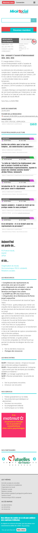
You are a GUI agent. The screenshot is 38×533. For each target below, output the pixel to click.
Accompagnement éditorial (14, 406)
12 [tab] (36, 463)
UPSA (3, 256)
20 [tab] (30, 465)
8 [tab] (24, 463)
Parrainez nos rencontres (13, 403)
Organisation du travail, (10, 266)
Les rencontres (5, 507)
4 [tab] (13, 463)
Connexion (20, 2)
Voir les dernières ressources (14, 349)
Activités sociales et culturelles (10, 483)
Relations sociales (21, 152)
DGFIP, (4, 253)
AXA (11, 44)
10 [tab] (30, 463)
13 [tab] (10, 465)
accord (11, 49)
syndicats (5, 49)
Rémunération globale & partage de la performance (16, 493)
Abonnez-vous (8, 2)
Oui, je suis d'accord (8, 530)
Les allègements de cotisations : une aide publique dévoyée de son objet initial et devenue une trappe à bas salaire (17, 289)
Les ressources (5, 509)
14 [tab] (13, 465)
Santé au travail (6, 213)
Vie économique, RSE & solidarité (11, 497)
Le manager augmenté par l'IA (18, 374)
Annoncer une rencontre (13, 385)
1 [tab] (4, 463)
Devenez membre (21, 30)
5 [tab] (16, 463)
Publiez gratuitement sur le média (16, 397)
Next (34, 459)
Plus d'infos (26, 526)
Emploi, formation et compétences (12, 124)
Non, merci (21, 530)
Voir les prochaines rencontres (15, 383)
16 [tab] (18, 465)
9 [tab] (27, 463)
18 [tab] (24, 465)
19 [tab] (27, 465)
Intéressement (6, 51)
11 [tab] (33, 463)
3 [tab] (10, 463)
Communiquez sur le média (14, 408)
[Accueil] (19, 11)
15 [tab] (16, 465)
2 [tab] (7, 463)
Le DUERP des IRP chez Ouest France (16, 294)
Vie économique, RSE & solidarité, (14, 268)
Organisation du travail (9, 152)
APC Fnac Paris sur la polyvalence (14, 325)
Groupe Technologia (24, 213)
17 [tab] (21, 465)
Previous (3, 459)
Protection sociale (6, 489)
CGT (6, 46)
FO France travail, (8, 250)
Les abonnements (6, 505)
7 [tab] (21, 463)
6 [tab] (18, 463)
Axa (3, 46)
